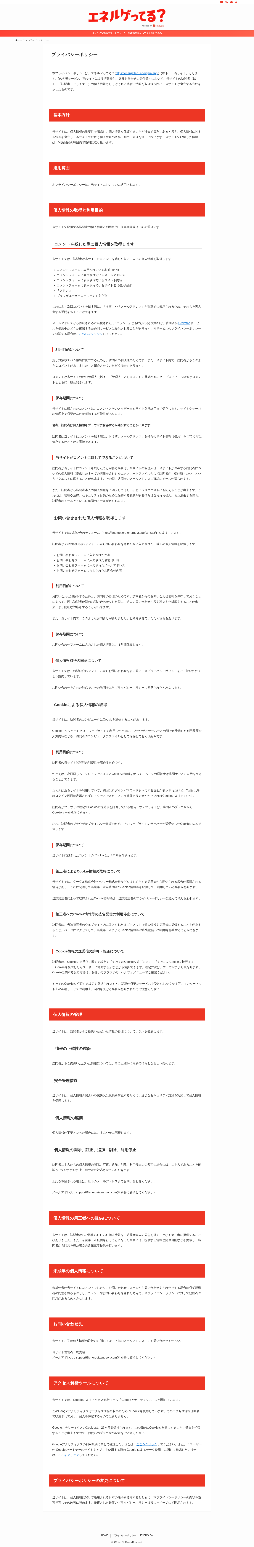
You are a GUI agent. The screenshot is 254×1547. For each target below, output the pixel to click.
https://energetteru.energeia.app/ (137, 73)
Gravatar (184, 323)
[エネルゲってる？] (127, 18)
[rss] (226, 2)
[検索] (236, 2)
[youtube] (221, 2)
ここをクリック (146, 1444)
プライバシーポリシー (124, 1535)
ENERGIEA (146, 1535)
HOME (104, 1535)
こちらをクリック (91, 333)
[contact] (231, 2)
